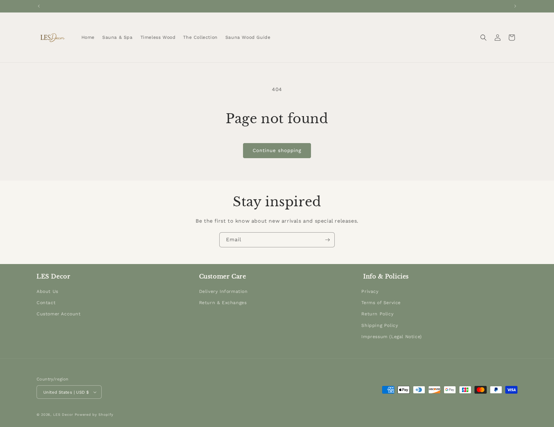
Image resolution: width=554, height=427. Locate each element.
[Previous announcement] (39, 6)
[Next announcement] (515, 6)
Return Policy (377, 313)
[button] (483, 37)
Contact (46, 302)
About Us (47, 291)
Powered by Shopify (94, 415)
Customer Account (59, 313)
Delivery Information (223, 291)
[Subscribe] (327, 239)
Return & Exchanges (223, 302)
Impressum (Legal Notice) (391, 336)
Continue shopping (277, 150)
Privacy (369, 291)
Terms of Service (381, 302)
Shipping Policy (379, 325)
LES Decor (63, 415)
